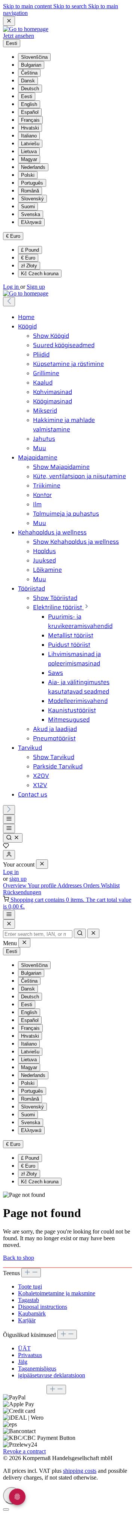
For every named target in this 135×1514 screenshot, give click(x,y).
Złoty (29, 265)
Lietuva (29, 151)
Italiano (29, 136)
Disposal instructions (42, 1307)
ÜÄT (24, 1348)
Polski (27, 175)
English (29, 104)
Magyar (29, 159)
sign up (18, 879)
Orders (92, 885)
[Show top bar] (9, 914)
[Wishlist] (6, 846)
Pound (30, 250)
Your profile (42, 885)
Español (30, 112)
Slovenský (32, 198)
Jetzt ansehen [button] (18, 36)
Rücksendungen (22, 892)
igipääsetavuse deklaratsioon (51, 1375)
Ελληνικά (31, 222)
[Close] (9, 924)
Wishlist (110, 885)
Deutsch (30, 88)
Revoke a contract (24, 1451)
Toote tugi (30, 1286)
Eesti (26, 96)
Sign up (36, 286)
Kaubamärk (32, 1313)
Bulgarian (31, 65)
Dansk (28, 81)
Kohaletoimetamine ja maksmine (56, 1293)
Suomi (28, 206)
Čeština (29, 73)
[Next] (9, 809)
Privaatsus (30, 1355)
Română (30, 191)
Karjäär (27, 1320)
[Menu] (9, 819)
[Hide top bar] (9, 21)
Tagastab (28, 1300)
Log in (11, 286)
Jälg (22, 1362)
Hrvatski (30, 128)
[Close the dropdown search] (93, 933)
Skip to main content (28, 6)
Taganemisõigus (37, 1368)
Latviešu (30, 143)
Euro (28, 258)
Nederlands (33, 167)
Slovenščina (34, 57)
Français (30, 120)
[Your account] (9, 854)
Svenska (30, 214)
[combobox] (37, 934)
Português (32, 183)
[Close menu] (42, 864)
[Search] (12, 838)
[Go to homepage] (25, 29)
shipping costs (79, 1471)
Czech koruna (39, 273)
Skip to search (70, 6)
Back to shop (18, 1257)
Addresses (70, 885)
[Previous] (9, 301)
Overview (15, 885)
